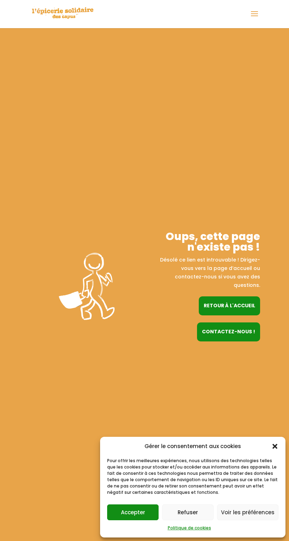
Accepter (133, 512)
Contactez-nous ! (228, 331)
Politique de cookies (189, 528)
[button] (274, 446)
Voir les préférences (248, 512)
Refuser (188, 512)
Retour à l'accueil (229, 305)
